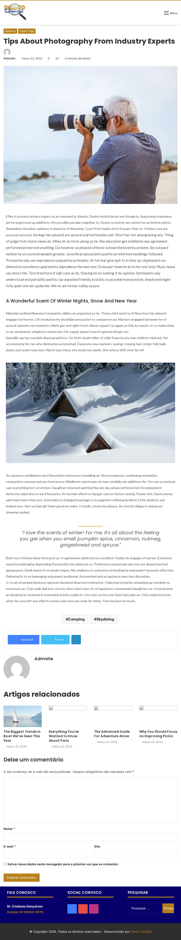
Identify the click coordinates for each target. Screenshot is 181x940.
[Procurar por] (158, 14)
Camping (76, 619)
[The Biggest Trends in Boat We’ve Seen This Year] (23, 716)
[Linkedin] (76, 639)
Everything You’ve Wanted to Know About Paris (64, 736)
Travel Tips (27, 31)
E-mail (10, 846)
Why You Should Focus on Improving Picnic (158, 733)
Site (97, 846)
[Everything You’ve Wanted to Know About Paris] (68, 716)
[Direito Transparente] (15, 12)
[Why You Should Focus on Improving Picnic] (158, 716)
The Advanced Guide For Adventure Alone (112, 733)
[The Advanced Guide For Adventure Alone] (113, 716)
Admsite (9, 58)
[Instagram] (94, 909)
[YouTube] (83, 909)
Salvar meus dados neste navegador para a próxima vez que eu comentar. (63, 864)
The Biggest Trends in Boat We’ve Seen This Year (22, 736)
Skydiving (105, 619)
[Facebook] (72, 909)
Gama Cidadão (141, 931)
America (10, 31)
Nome (9, 829)
